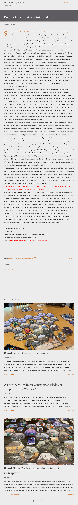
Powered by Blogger (40, 500)
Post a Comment (8, 269)
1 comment (12, 374)
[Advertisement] (39, 286)
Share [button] (70, 258)
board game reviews (14, 258)
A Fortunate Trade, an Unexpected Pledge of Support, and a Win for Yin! (33, 386)
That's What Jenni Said (15, 3)
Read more (71, 374)
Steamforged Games (27, 258)
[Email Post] (35, 258)
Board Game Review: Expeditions (26, 353)
